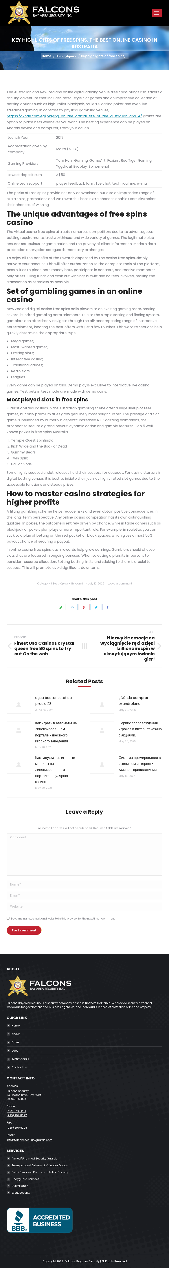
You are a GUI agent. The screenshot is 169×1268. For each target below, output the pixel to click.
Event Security (21, 1193)
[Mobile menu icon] (157, 13)
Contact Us (19, 1067)
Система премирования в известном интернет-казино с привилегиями (140, 763)
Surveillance (20, 1186)
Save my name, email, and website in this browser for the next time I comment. (63, 918)
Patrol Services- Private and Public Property (40, 1172)
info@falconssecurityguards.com (29, 1140)
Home (16, 1025)
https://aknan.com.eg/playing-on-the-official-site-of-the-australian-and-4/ (74, 116)
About (16, 1034)
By (77, 583)
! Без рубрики (59, 583)
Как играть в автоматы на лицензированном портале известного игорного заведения (56, 732)
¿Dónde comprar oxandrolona (134, 700)
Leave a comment (120, 583)
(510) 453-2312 (16, 1111)
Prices (15, 1042)
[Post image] (19, 705)
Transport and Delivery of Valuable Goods (40, 1165)
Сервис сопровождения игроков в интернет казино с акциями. (140, 729)
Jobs (15, 1051)
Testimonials (20, 1059)
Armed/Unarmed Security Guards (34, 1158)
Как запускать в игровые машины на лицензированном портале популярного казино (55, 769)
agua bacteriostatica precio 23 (53, 700)
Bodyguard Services (25, 1179)
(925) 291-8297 (17, 1115)
